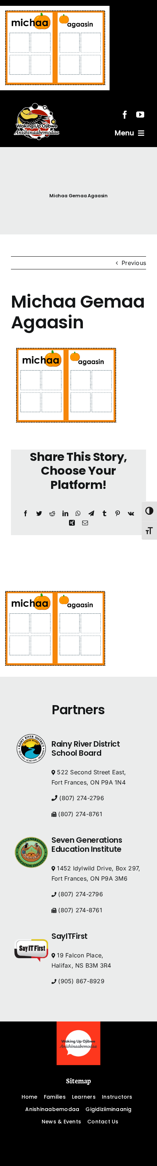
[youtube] (140, 115)
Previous (134, 262)
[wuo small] (36, 99)
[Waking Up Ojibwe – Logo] (78, 1024)
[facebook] (125, 115)
